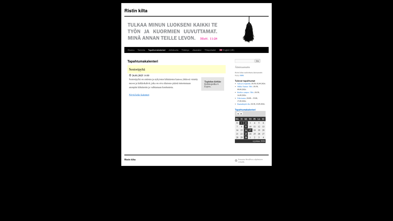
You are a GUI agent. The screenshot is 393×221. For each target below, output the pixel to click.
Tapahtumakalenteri (156, 49)
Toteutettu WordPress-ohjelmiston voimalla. (250, 160)
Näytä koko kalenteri (139, 94)
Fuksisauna (241, 98)
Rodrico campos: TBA (245, 92)
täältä (242, 75)
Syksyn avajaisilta (243, 83)
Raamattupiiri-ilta (243, 104)
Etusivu (131, 49)
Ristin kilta (136, 10)
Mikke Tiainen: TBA (244, 86)
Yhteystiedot (210, 49)
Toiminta (141, 49)
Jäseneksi (196, 49)
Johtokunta (173, 49)
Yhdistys (185, 49)
